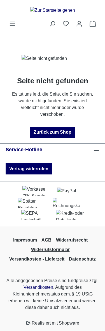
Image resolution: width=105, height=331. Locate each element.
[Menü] (12, 23)
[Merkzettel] (66, 23)
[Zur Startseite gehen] (53, 10)
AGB (46, 240)
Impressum (25, 240)
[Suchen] (52, 23)
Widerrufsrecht (72, 240)
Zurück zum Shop (52, 132)
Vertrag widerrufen (28, 168)
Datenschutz (82, 259)
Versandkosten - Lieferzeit (36, 259)
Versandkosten (38, 287)
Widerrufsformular (50, 249)
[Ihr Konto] (79, 23)
